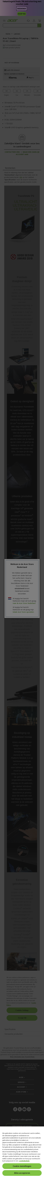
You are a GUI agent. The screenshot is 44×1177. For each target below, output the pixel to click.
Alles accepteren (22, 1173)
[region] (22, 1151)
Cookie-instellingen (22, 1166)
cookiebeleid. (24, 1161)
